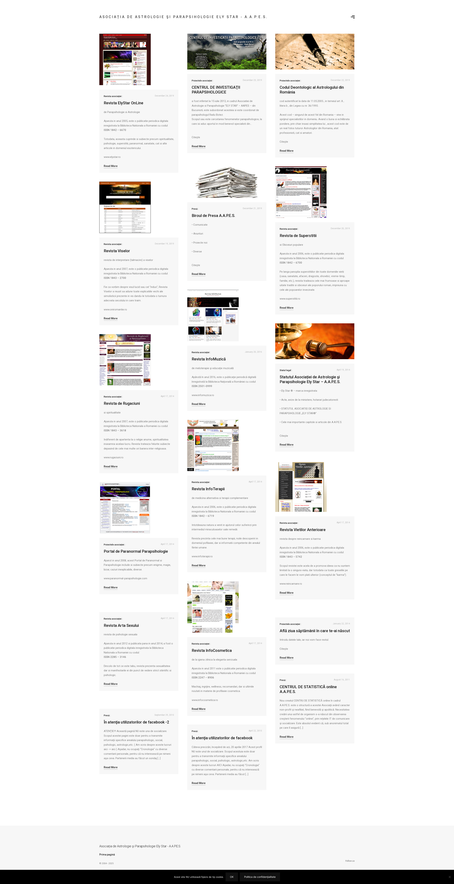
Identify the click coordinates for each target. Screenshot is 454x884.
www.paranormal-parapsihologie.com (125, 578)
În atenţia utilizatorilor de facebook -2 (136, 722)
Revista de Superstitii (298, 235)
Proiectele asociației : (202, 80)
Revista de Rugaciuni (122, 403)
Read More (111, 166)
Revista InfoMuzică (209, 359)
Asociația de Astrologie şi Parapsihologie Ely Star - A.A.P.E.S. (183, 17)
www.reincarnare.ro (291, 583)
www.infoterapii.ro (202, 556)
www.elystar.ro (112, 157)
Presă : (195, 209)
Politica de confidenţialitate (260, 876)
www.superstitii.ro (290, 298)
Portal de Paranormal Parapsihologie (136, 551)
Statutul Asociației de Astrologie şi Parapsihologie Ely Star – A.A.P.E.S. (310, 379)
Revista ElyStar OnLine (123, 103)
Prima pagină (107, 854)
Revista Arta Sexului (121, 625)
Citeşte (196, 137)
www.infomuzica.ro (203, 395)
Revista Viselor (117, 251)
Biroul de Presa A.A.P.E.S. (213, 215)
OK (232, 876)
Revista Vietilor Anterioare (303, 529)
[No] (449, 877)
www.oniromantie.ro (115, 309)
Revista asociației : (113, 96)
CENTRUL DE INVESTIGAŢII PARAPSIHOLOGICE (216, 89)
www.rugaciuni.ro (113, 457)
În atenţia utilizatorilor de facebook (222, 738)
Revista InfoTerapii (208, 489)
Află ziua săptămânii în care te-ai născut (315, 631)
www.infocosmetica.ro (205, 700)
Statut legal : (286, 370)
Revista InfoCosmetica (212, 650)
